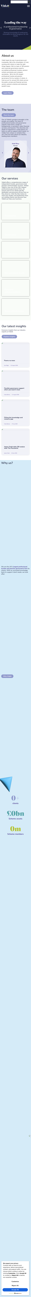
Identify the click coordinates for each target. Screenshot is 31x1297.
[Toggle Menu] (28, 6)
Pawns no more (9, 361)
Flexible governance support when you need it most (14, 389)
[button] (1, 28)
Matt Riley (15, 144)
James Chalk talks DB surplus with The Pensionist (14, 447)
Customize (15, 1281)
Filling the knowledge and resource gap (13, 418)
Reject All (15, 1286)
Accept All (15, 1290)
